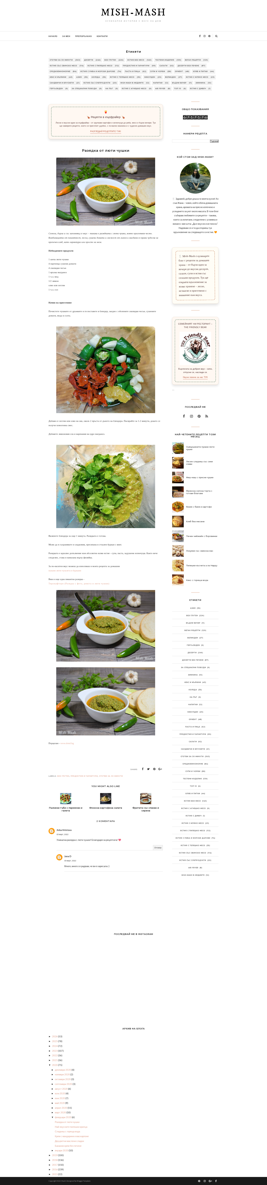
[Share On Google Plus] (160, 769)
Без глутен (110, 60)
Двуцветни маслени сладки (69, 1141)
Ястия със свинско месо (63, 66)
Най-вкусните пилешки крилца (71, 1126)
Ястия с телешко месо (122, 77)
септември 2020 (64, 1084)
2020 (55, 1065)
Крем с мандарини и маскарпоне (72, 1136)
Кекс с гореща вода (197, 580)
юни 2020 (60, 1098)
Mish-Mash (133, 12)
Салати (163, 66)
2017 (55, 1164)
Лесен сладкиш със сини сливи (199, 462)
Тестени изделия (164, 60)
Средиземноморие (60, 71)
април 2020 (61, 1107)
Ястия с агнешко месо (134, 89)
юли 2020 (60, 1093)
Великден (170, 77)
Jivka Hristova (64, 830)
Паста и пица (132, 71)
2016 (55, 1169)
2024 (55, 1046)
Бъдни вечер (179, 83)
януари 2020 (62, 1150)
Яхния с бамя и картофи (199, 507)
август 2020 (61, 1088)
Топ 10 (177, 89)
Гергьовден (56, 89)
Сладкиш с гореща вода (67, 1131)
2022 (55, 1055)
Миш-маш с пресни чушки (199, 477)
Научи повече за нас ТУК (195, 377)
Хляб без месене (195, 521)
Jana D (67, 856)
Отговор (157, 847)
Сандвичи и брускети (62, 83)
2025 (55, 1041)
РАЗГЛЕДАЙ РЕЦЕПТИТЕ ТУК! (105, 131)
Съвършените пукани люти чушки (200, 448)
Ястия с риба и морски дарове (97, 71)
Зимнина (200, 83)
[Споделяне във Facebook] (142, 769)
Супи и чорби (157, 71)
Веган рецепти (193, 60)
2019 (55, 1155)
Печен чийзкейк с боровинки (201, 536)
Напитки (158, 83)
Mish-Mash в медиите (132, 83)
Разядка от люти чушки (67, 1122)
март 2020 (60, 1112)
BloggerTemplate (84, 1181)
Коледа (96, 77)
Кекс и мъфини (58, 77)
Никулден (149, 77)
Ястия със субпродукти (96, 83)
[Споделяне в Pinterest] (154, 769)
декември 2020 (63, 1069)
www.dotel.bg (67, 743)
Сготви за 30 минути (61, 60)
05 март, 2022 (62, 834)
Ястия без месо (135, 60)
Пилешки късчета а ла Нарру (201, 565)
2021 (55, 1060)
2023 (55, 1050)
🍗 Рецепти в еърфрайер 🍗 (106, 117)
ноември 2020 (62, 1074)
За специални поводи (84, 89)
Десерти (88, 60)
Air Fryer (160, 89)
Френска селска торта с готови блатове (199, 492)
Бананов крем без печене (68, 1145)
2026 (55, 1036)
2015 (55, 1174)
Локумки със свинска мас (199, 551)
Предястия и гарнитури (136, 66)
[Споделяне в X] (148, 769)
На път (109, 89)
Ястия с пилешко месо (99, 66)
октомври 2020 (63, 1079)
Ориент (179, 71)
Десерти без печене (188, 66)
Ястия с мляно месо (197, 77)
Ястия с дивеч (198, 89)
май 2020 (60, 1103)
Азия (79, 77)
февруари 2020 (63, 1117)
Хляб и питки (200, 71)
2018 (55, 1160)
